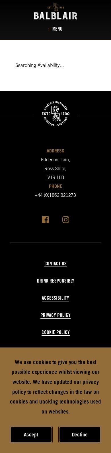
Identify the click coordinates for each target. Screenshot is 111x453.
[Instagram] (65, 221)
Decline (80, 435)
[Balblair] (56, 11)
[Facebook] (45, 221)
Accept (31, 435)
